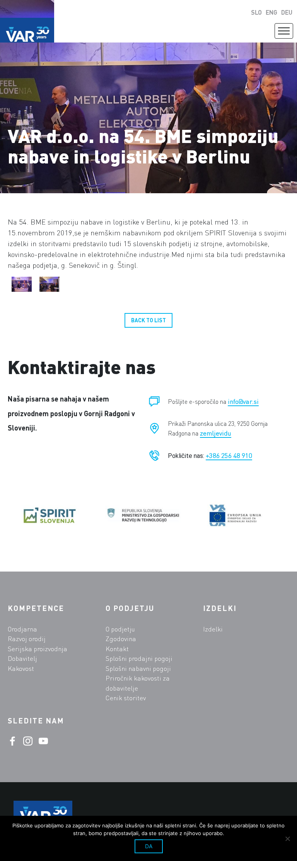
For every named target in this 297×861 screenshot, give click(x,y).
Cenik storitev (126, 698)
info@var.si (243, 401)
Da (148, 846)
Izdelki (213, 629)
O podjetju (120, 629)
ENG (271, 12)
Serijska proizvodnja (37, 649)
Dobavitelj (22, 658)
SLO (256, 12)
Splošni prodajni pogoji (139, 658)
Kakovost (21, 668)
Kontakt (117, 649)
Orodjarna (22, 629)
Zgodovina (121, 639)
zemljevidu (215, 433)
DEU (286, 12)
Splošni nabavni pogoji (138, 668)
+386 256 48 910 (229, 455)
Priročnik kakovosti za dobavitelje (138, 683)
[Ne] (287, 838)
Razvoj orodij (27, 639)
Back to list (148, 320)
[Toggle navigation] (284, 31)
